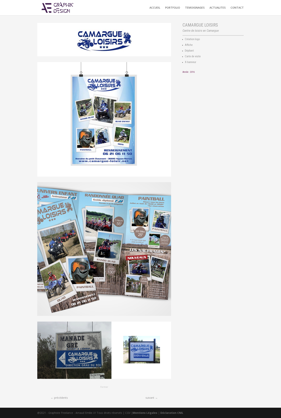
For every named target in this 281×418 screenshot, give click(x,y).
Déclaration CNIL (171, 413)
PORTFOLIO (172, 7)
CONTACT (237, 7)
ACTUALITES (218, 7)
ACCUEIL (154, 7)
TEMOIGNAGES (195, 7)
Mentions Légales (145, 413)
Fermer (104, 387)
